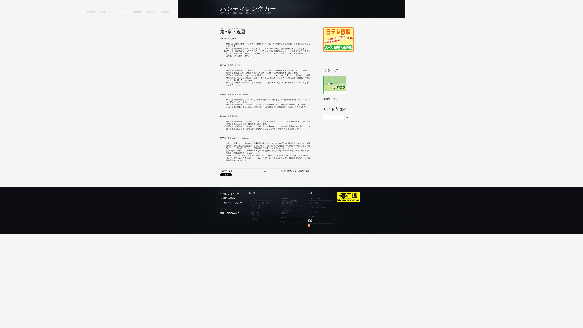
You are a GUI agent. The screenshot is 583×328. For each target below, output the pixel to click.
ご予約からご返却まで (289, 201)
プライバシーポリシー (317, 207)
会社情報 (137, 12)
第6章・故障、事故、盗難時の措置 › (295, 171)
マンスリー (256, 217)
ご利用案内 (122, 12)
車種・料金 (106, 12)
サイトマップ (314, 212)
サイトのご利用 (314, 203)
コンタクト (284, 226)
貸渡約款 (240, 28)
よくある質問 (286, 210)
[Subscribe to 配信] (309, 226)
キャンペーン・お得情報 (260, 203)
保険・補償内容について (290, 203)
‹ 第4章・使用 (226, 171)
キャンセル (285, 208)
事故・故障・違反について (291, 206)
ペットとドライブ (259, 205)
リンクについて (314, 198)
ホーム (222, 28)
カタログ (312, 216)
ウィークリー (257, 215)
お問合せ (165, 12)
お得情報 (91, 12)
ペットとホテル (258, 208)
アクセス (151, 12)
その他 (254, 219)
